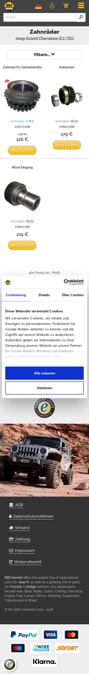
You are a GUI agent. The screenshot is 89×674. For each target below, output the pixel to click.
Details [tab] (44, 295)
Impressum (24, 550)
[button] (52, 6)
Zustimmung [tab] (16, 295)
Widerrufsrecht (27, 562)
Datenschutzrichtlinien (33, 516)
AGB (18, 505)
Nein (74, 121)
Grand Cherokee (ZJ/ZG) (50, 38)
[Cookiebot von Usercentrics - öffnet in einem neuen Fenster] (64, 282)
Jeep (20, 38)
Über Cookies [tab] (73, 295)
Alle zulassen (44, 373)
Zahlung (21, 539)
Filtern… (42, 54)
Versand (21, 527)
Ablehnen (44, 388)
